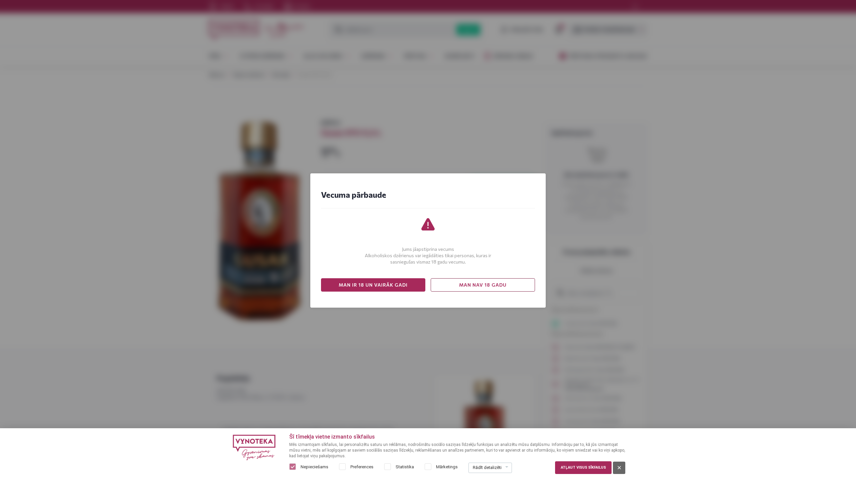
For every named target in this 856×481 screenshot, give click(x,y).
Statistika (405, 466)
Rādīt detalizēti (487, 467)
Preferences (361, 466)
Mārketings (447, 466)
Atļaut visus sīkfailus (583, 467)
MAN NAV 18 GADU (483, 285)
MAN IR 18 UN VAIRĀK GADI (373, 285)
